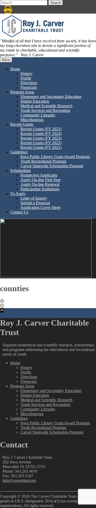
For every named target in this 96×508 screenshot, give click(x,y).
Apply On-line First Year (40, 180)
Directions (28, 83)
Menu (6, 60)
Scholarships (20, 170)
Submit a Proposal (35, 203)
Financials (28, 87)
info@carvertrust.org (19, 480)
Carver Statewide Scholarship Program (51, 166)
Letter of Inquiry (33, 198)
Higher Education (34, 101)
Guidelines (19, 152)
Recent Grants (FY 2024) (40, 133)
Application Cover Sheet (40, 207)
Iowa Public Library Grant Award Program (55, 156)
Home (15, 69)
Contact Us (19, 212)
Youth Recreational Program (43, 161)
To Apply (18, 193)
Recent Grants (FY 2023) (40, 138)
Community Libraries (37, 115)
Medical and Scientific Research (46, 106)
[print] (8, 11)
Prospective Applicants (38, 175)
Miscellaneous (32, 120)
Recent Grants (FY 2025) (40, 129)
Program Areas (22, 92)
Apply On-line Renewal (39, 184)
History (26, 73)
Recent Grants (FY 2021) (40, 147)
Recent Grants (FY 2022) (40, 143)
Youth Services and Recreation (45, 110)
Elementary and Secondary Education (50, 96)
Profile (25, 78)
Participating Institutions (39, 189)
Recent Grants (21, 124)
